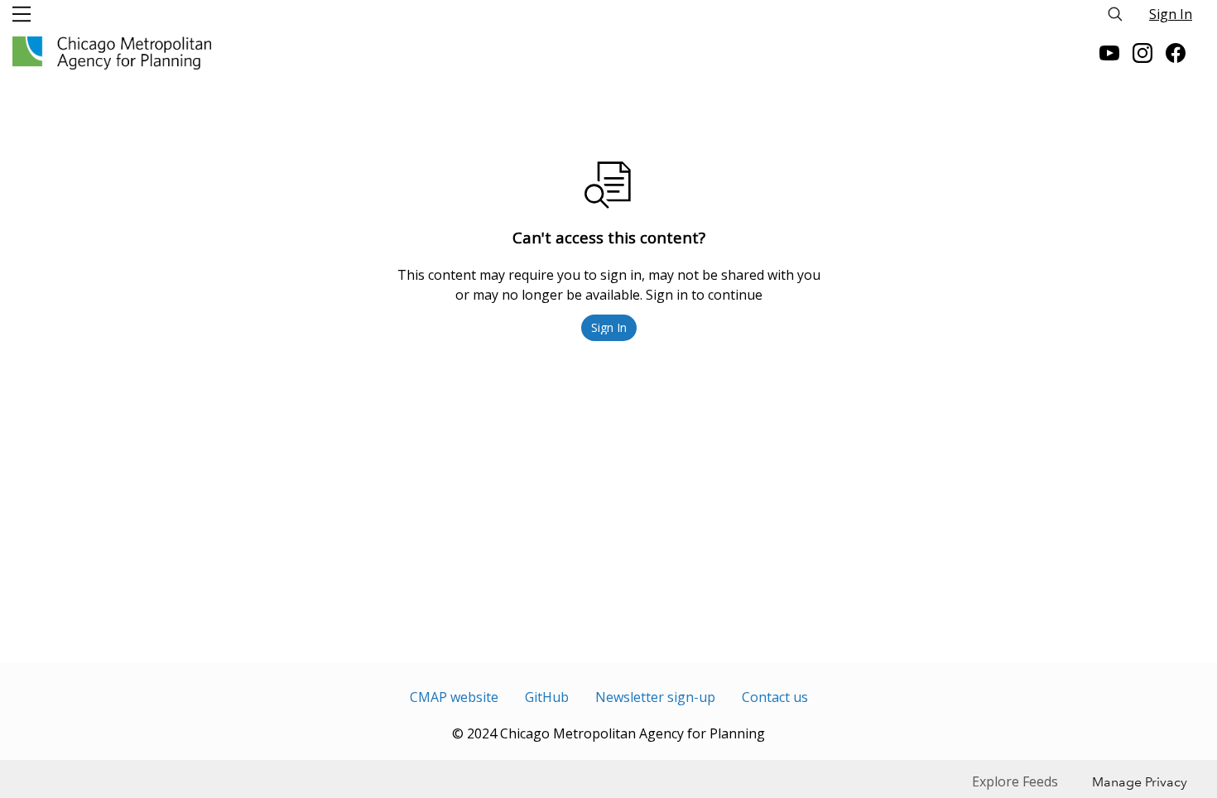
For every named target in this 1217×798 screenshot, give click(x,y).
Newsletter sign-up (655, 697)
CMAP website (454, 697)
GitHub (547, 697)
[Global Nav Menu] (21, 14)
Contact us (775, 697)
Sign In (1170, 14)
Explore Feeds (1015, 781)
